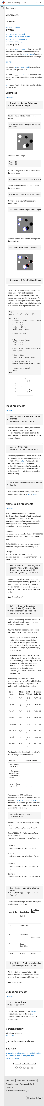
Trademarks (20, 1080)
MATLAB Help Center (17, 3)
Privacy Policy (32, 1080)
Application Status (26, 1084)
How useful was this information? (24, 1064)
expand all (10, 1036)
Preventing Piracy (12, 1084)
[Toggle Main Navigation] (40, 2)
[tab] (24, 105)
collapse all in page (13, 27)
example (9, 62)
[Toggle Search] (36, 2)
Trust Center (10, 1080)
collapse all (10, 97)
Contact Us (9, 1087)
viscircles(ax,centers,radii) (18, 37)
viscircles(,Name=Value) (17, 39)
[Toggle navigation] (10, 8)
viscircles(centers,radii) (16, 34)
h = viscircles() (14, 42)
